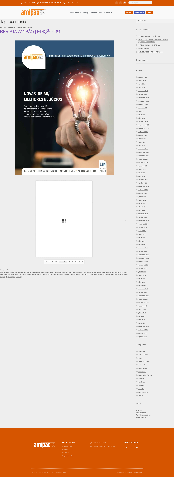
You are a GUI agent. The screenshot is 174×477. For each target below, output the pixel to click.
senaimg (19, 277)
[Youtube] (124, 2)
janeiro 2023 (142, 183)
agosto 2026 (142, 77)
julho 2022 (142, 197)
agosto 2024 (142, 135)
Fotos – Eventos (144, 365)
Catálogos (142, 351)
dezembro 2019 (143, 296)
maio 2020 (141, 279)
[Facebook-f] (116, 2)
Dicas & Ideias (143, 355)
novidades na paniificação (41, 274)
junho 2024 (142, 142)
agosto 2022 (142, 193)
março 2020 (142, 285)
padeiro (66, 274)
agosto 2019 (142, 306)
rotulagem (11, 277)
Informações (142, 368)
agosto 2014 (142, 337)
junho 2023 (142, 169)
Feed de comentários (143, 415)
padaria (53, 274)
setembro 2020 (143, 265)
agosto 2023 (142, 166)
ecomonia (49, 272)
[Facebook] (126, 447)
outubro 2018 (143, 330)
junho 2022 (142, 200)
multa (29, 274)
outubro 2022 (143, 190)
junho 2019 (142, 313)
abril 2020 (141, 282)
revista (120, 274)
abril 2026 (141, 87)
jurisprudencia (5, 274)
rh (6, 277)
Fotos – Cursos (143, 361)
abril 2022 (141, 207)
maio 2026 (141, 84)
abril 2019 (141, 320)
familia (89, 272)
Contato (109, 13)
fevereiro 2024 (143, 149)
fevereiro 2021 (143, 248)
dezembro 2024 (143, 125)
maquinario (22, 274)
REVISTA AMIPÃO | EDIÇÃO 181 (149, 36)
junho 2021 (142, 234)
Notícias (94, 13)
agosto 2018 (142, 333)
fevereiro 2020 (143, 289)
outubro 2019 (143, 299)
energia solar (81, 272)
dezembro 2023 (143, 152)
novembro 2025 (143, 101)
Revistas (10, 270)
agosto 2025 (142, 108)
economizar (58, 272)
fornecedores (106, 272)
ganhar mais (116, 272)
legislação (14, 274)
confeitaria (27, 272)
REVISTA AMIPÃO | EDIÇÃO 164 (30, 31)
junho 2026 (142, 80)
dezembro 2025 (143, 98)
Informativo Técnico (145, 375)
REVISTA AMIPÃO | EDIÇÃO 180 (149, 45)
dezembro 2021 (143, 220)
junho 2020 (142, 275)
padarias (60, 274)
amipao (6, 272)
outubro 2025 (143, 104)
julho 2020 (142, 272)
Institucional (74, 13)
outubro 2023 (143, 159)
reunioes (114, 274)
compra (20, 272)
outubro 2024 (143, 132)
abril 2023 (141, 176)
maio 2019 (141, 316)
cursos (43, 272)
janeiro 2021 (142, 251)
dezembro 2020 (143, 255)
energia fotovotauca (69, 272)
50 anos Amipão (144, 48)
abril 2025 (141, 118)
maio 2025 (141, 115)
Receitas (141, 385)
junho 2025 (142, 111)
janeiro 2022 (142, 217)
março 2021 (142, 244)
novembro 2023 (143, 156)
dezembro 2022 (143, 186)
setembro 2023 (143, 162)
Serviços (86, 13)
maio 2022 (141, 203)
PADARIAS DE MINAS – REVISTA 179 (150, 52)
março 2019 (142, 323)
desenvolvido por (129, 472)
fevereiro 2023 (143, 179)
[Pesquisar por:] (155, 21)
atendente (13, 272)
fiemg (99, 272)
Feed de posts (141, 413)
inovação (124, 272)
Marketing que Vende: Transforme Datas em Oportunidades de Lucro (153, 41)
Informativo (142, 372)
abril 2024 (141, 145)
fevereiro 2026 (143, 91)
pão (79, 274)
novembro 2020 (143, 258)
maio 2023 (141, 173)
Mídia (100, 13)
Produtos (141, 382)
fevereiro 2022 (143, 214)
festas (94, 272)
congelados (36, 272)
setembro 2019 (143, 302)
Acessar (139, 410)
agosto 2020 (142, 268)
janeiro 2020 (142, 292)
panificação (74, 274)
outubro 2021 (143, 224)
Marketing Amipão (25, 27)
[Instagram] (120, 2)
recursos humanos (104, 274)
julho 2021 (142, 231)
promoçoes (93, 274)
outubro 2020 (143, 261)
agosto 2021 (142, 227)
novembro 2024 (143, 128)
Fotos (140, 358)
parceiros (85, 274)
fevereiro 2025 (143, 121)
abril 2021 (141, 241)
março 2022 (142, 210)
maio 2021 (141, 238)
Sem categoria (143, 392)
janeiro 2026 (142, 94)
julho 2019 (142, 309)
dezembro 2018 (143, 326)
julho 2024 (142, 138)
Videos (140, 396)
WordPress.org (141, 417)
